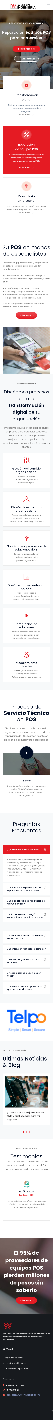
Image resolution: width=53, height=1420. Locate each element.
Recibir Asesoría (26, 315)
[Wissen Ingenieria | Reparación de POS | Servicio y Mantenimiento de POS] (23, 6)
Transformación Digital (15, 1363)
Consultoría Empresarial (16, 1368)
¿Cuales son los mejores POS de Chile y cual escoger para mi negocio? (25, 1116)
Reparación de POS (14, 1357)
